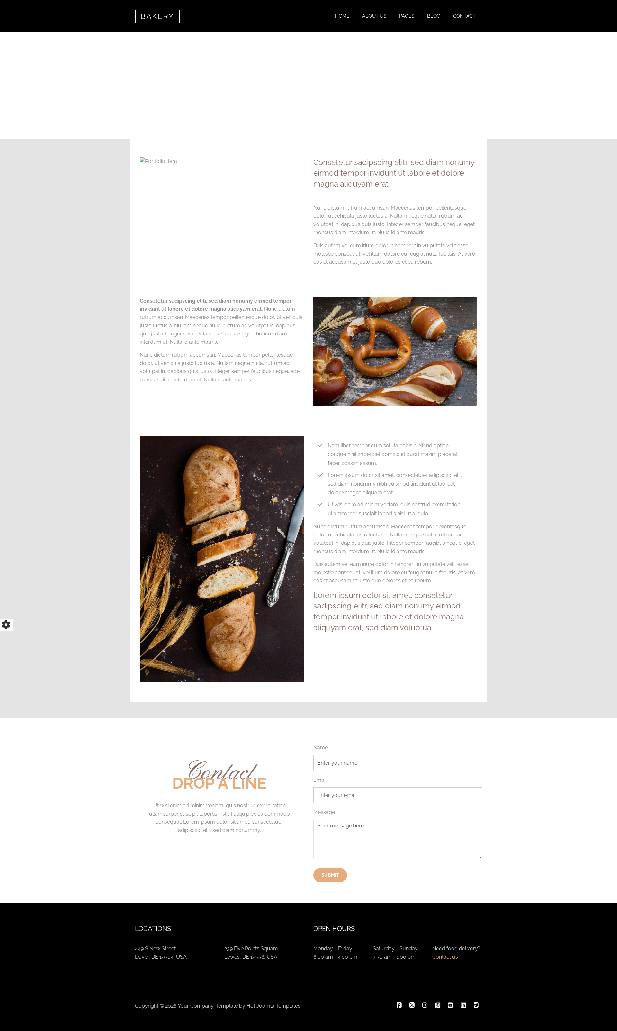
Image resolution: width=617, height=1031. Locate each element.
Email (319, 780)
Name (320, 747)
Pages (406, 16)
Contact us (445, 957)
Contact (464, 16)
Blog (433, 16)
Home (342, 16)
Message (324, 812)
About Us (374, 16)
